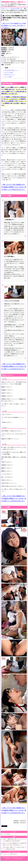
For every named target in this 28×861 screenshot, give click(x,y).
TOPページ (4, 8)
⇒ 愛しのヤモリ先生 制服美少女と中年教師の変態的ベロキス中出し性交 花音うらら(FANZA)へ (13, 25)
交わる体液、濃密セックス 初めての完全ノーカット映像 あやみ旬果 (15, 848)
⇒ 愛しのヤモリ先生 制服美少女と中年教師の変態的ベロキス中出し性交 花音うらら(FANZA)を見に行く (13, 187)
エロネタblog (6, 834)
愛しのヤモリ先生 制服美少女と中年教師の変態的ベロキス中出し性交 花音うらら (15, 844)
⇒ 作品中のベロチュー (9, 74)
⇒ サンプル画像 (7, 76)
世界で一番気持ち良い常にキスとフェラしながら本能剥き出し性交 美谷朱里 (14, 840)
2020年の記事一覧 (16, 8)
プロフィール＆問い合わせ (10, 854)
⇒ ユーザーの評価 (8, 72)
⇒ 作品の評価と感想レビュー (11, 70)
